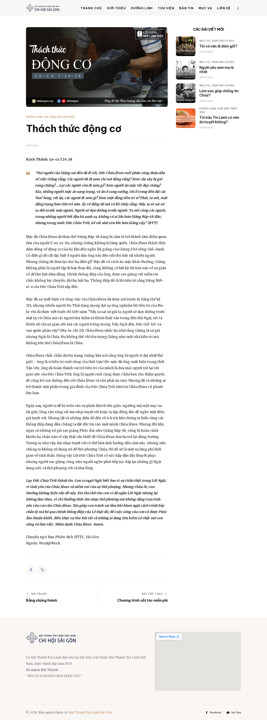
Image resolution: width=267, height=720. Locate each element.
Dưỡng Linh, (208, 108)
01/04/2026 (206, 127)
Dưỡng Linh (34, 117)
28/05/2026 (206, 77)
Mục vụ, (205, 40)
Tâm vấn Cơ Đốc (223, 40)
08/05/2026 (206, 100)
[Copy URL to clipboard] (42, 570)
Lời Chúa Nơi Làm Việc (59, 117)
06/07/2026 (206, 51)
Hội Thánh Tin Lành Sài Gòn (90, 712)
